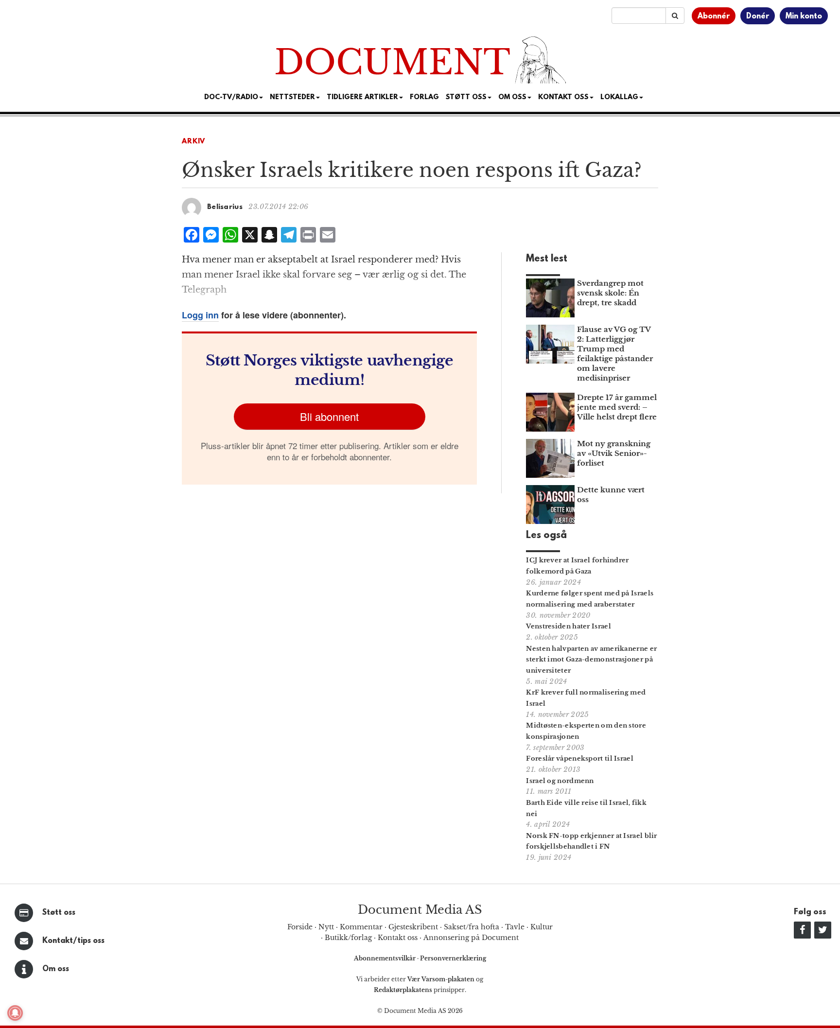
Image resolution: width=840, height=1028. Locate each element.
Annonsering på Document (471, 937)
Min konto (804, 16)
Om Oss (512, 97)
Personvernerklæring (453, 958)
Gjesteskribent (413, 927)
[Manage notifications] (15, 1013)
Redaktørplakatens (403, 989)
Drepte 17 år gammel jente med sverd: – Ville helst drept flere (617, 407)
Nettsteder (292, 97)
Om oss (55, 969)
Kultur (541, 927)
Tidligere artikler (362, 97)
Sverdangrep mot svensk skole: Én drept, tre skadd (610, 293)
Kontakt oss (563, 97)
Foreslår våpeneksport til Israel (579, 758)
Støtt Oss (466, 97)
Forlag (424, 97)
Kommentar (361, 927)
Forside (300, 927)
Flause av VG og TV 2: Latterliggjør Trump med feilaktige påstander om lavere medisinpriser (615, 354)
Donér (757, 16)
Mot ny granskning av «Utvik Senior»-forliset (613, 453)
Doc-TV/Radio (231, 97)
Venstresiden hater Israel (568, 626)
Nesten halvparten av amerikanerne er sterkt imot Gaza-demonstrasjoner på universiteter (591, 660)
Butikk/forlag (348, 937)
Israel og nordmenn (560, 781)
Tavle (515, 927)
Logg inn (200, 315)
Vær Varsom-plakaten (440, 979)
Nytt (326, 927)
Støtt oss (58, 912)
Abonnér (714, 16)
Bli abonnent (329, 416)
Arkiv (193, 142)
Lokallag (619, 97)
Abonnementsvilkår (385, 958)
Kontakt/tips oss (73, 941)
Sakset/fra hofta (471, 927)
